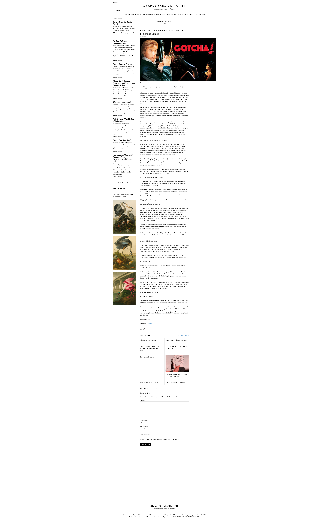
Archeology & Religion (188, 515)
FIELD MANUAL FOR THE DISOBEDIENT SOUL (191, 14)
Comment (142, 400)
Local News (150, 515)
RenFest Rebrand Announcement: (120, 42)
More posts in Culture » (183, 335)
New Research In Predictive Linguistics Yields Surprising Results (150, 348)
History (166, 515)
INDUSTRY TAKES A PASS (149, 383)
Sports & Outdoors (202, 515)
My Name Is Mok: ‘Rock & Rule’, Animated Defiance (177, 375)
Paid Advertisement (147, 357)
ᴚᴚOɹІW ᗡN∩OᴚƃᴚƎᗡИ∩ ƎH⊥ (164, 6)
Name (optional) (144, 420)
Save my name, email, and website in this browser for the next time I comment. (160, 439)
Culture (150, 323)
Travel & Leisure (175, 515)
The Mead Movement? (122, 102)
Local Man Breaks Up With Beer (176, 340)
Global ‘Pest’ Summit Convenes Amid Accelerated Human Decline (124, 83)
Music (122, 515)
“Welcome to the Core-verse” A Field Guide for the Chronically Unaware (144, 14)
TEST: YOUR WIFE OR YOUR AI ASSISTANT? (176, 347)
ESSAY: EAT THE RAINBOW (175, 383)
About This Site (171, 14)
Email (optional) (144, 426)
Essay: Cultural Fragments (124, 64)
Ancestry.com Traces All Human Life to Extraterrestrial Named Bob (122, 158)
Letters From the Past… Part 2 (122, 23)
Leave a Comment (118, 37)
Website (142, 432)
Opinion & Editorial (138, 515)
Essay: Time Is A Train (122, 140)
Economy (158, 515)
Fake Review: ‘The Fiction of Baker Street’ (123, 120)
